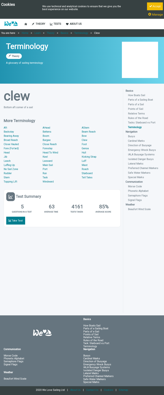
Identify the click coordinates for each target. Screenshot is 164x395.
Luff (84, 160)
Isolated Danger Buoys (141, 159)
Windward (48, 181)
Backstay (9, 131)
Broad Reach (11, 140)
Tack (45, 177)
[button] (11, 27)
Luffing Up (9, 165)
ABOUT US (76, 23)
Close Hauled (11, 144)
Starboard (87, 173)
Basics (64, 33)
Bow (84, 135)
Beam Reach (89, 131)
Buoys (131, 136)
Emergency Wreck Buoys (142, 150)
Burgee (47, 140)
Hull (84, 152)
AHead (46, 127)
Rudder (8, 173)
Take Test (17, 220)
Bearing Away (11, 135)
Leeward (47, 160)
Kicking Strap (89, 156)
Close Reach (50, 144)
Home (25, 33)
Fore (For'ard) (11, 148)
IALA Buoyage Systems (141, 154)
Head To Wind (50, 152)
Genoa (85, 148)
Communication (134, 181)
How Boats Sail (136, 95)
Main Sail (48, 165)
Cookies (108, 389)
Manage (157, 14)
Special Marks (136, 177)
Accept (156, 6)
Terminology (81, 33)
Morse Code (135, 186)
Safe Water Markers (139, 172)
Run (45, 173)
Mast (84, 165)
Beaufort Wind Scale (139, 209)
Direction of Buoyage (140, 145)
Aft (5, 127)
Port (45, 169)
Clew (97, 33)
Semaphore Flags (138, 195)
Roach (85, 169)
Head (7, 152)
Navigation (131, 131)
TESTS (57, 23)
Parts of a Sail (136, 104)
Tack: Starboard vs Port (96, 343)
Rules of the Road (138, 118)
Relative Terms (136, 113)
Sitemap (123, 389)
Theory (50, 33)
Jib (5, 156)
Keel (45, 156)
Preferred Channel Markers (143, 168)
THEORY (40, 23)
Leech (7, 160)
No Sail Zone (11, 169)
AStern (85, 127)
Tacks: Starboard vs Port (141, 122)
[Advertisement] (143, 265)
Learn (37, 33)
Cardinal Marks (136, 140)
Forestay (48, 148)
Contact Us (92, 389)
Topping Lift (10, 181)
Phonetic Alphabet (138, 190)
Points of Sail (135, 108)
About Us (75, 389)
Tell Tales (87, 177)
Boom (46, 135)
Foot (84, 144)
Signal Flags (135, 200)
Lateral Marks (135, 163)
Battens (47, 131)
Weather (130, 204)
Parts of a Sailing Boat (140, 99)
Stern (7, 177)
